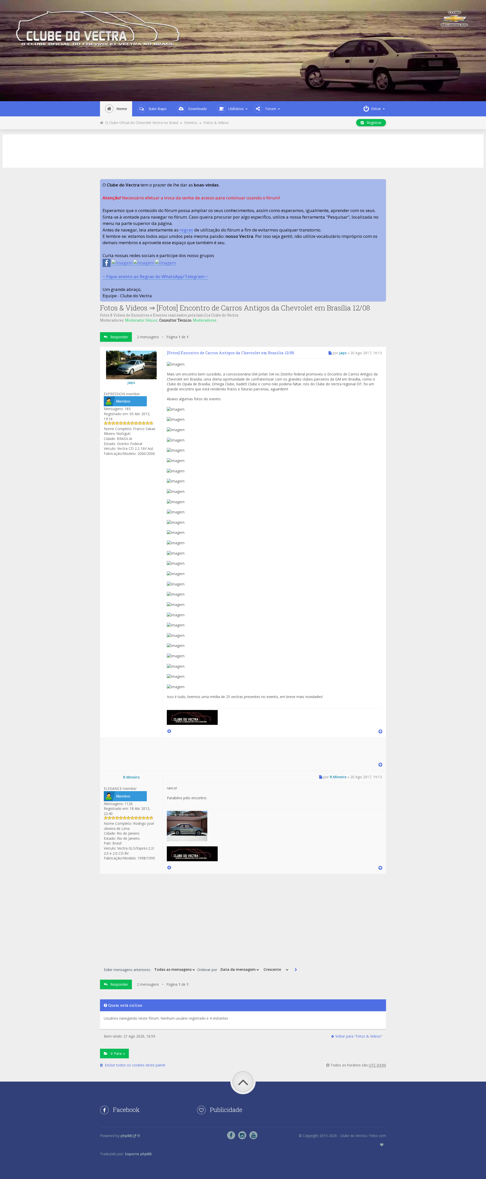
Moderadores (204, 320)
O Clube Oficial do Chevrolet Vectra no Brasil (140, 122)
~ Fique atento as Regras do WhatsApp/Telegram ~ (155, 276)
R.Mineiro (131, 777)
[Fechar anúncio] (381, 183)
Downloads (197, 108)
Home (121, 108)
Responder (117, 336)
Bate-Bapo (158, 108)
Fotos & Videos (216, 122)
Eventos (190, 122)
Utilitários (236, 108)
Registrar (372, 122)
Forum (270, 108)
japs (131, 382)
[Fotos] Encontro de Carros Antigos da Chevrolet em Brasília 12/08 (263, 307)
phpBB (126, 1135)
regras (186, 230)
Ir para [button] (115, 1053)
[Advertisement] (243, 150)
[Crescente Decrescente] (275, 970)
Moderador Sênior (141, 320)
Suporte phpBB (138, 1153)
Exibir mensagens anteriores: (128, 969)
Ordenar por (207, 969)
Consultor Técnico (175, 320)
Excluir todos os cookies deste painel (134, 1065)
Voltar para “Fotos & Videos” (358, 1036)
